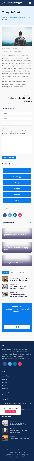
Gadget (17, 189)
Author (15, 450)
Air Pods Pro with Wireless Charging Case (16, 248)
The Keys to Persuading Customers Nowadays (18, 287)
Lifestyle (17, 183)
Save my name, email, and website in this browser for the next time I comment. (15, 132)
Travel (17, 171)
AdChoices (22, 452)
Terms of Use (13, 452)
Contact (9, 450)
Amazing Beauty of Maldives (13, 263)
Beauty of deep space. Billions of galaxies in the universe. (20, 279)
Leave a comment (17, 51)
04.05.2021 (8, 232)
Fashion (17, 194)
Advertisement (22, 450)
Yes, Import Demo (10, 411)
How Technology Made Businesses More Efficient (18, 295)
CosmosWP (20, 457)
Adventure (18, 49)
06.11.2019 (8, 261)
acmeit (6, 51)
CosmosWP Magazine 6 (14, 2)
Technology (17, 177)
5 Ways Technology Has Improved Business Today (15, 235)
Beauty (17, 200)
